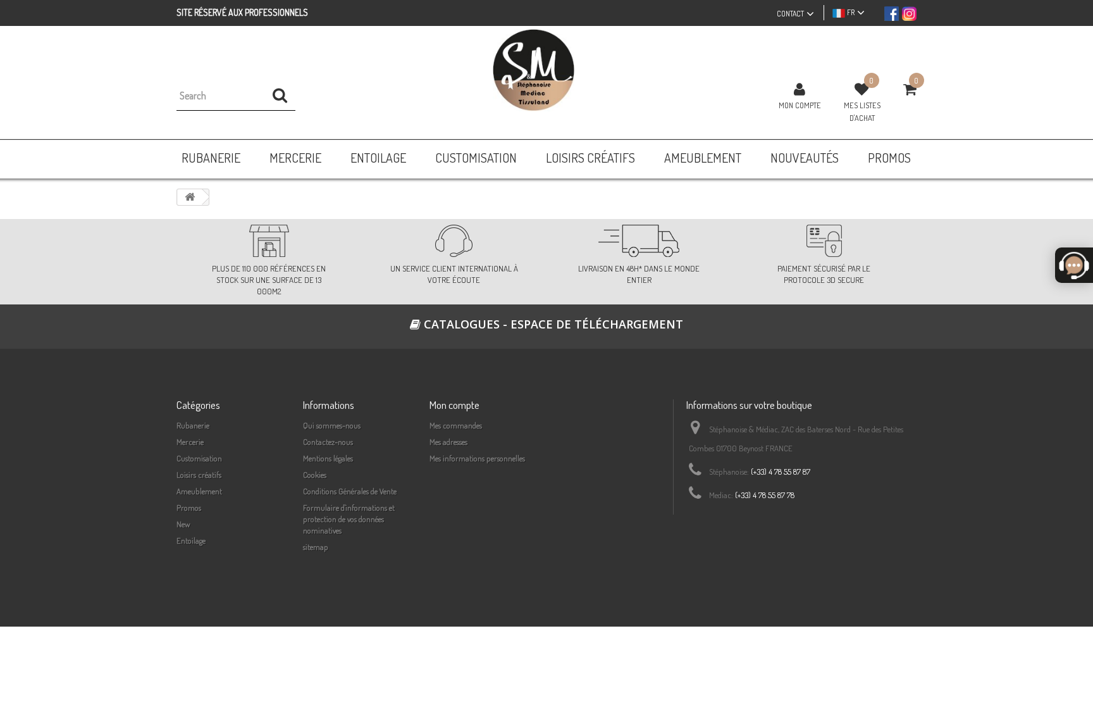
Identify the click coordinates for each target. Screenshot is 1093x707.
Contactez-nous (328, 442)
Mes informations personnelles (477, 458)
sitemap (315, 547)
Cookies (314, 475)
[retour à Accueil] (190, 197)
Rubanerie (192, 425)
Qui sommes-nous (332, 425)
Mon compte (800, 105)
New (183, 524)
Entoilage (191, 540)
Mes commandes (455, 425)
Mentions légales (328, 458)
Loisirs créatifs (198, 475)
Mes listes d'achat (862, 111)
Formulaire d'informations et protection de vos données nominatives (349, 519)
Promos (188, 508)
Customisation (199, 458)
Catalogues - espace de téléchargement (552, 324)
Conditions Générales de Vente (350, 491)
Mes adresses (448, 442)
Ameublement (199, 491)
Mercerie (190, 442)
